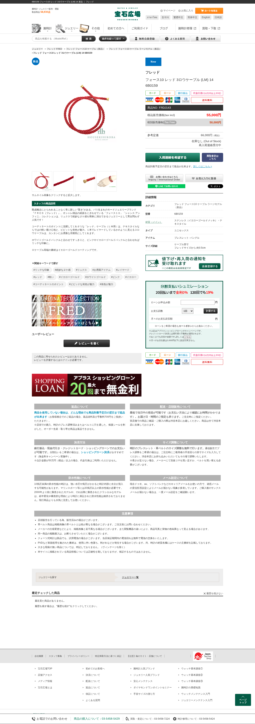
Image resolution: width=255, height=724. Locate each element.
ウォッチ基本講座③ (192, 681)
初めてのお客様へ (95, 668)
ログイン (65, 360)
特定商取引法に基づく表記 (108, 656)
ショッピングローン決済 (95, 452)
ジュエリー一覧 (130, 577)
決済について (93, 675)
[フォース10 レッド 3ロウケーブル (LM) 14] (42, 181)
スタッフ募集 (55, 656)
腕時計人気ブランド (144, 668)
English (206, 17)
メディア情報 (45, 681)
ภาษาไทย (152, 17)
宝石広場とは (45, 687)
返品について (93, 687)
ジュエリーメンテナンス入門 (196, 700)
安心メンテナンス (143, 681)
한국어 (165, 17)
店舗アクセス (45, 675)
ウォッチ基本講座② (192, 675)
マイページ (169, 10)
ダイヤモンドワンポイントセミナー (152, 687)
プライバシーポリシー (78, 656)
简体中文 (192, 17)
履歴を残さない (214, 593)
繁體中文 (178, 17)
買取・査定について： (142, 718)
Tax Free (170, 122)
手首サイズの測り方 (144, 694)
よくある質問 (93, 700)
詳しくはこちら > (202, 166)
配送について (93, 681)
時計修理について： (188, 718)
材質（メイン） (153, 222)
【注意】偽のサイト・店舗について (144, 656)
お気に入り (187, 10)
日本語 (218, 17)
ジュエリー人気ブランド (146, 675)
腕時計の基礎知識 (190, 687)
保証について (93, 694)
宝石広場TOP (45, 668)
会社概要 (38, 656)
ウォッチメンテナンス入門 (195, 694)
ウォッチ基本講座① (192, 668)
